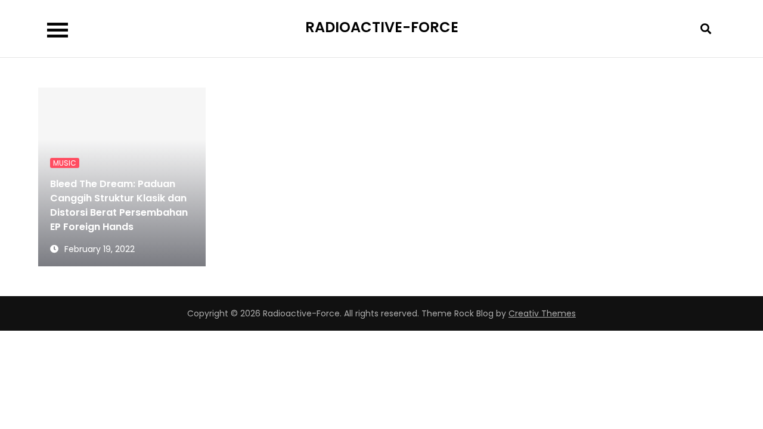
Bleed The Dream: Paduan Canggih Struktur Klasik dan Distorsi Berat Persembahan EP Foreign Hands (119, 205)
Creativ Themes (542, 313)
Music (64, 163)
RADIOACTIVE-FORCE (381, 27)
